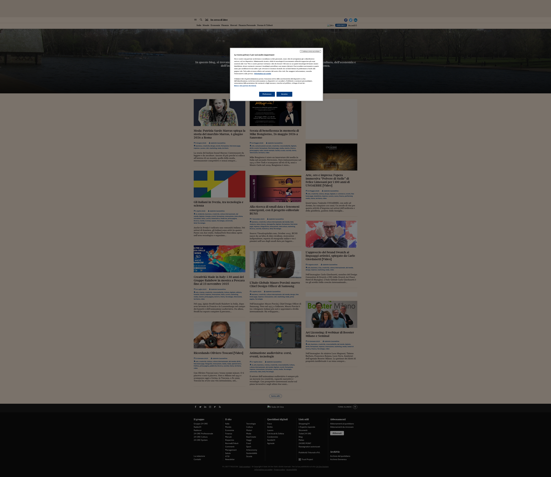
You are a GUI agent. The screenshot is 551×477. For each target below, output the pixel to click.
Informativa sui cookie (262, 73)
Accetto (284, 94)
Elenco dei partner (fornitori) (245, 86)
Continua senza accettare (310, 51)
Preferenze (267, 94)
